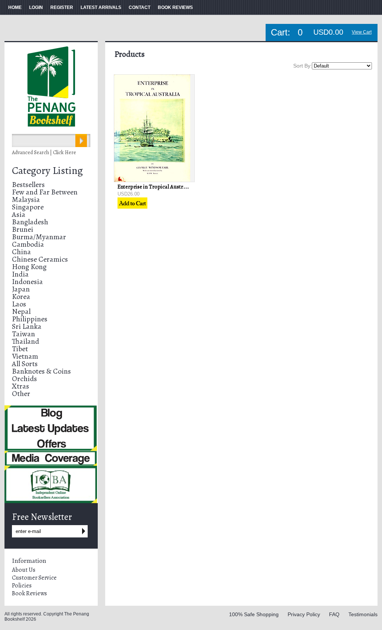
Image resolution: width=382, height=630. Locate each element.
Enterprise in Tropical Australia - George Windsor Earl (181, 186)
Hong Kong (29, 267)
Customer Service (34, 578)
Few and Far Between (45, 192)
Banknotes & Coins (41, 371)
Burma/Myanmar (39, 237)
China (21, 252)
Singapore (28, 207)
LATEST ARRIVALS (101, 7)
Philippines (29, 319)
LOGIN (36, 7)
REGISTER (61, 7)
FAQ (334, 614)
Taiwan (23, 334)
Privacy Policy (304, 614)
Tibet (20, 349)
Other (21, 394)
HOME (15, 7)
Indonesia (27, 282)
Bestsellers (28, 185)
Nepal (21, 311)
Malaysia (26, 199)
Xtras (20, 386)
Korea (21, 296)
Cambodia (28, 244)
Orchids (24, 379)
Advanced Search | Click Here (44, 152)
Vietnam (25, 356)
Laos (19, 304)
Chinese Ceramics (40, 259)
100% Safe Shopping (254, 614)
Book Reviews (29, 593)
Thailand (25, 341)
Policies (22, 585)
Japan (21, 289)
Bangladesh (30, 222)
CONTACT (139, 7)
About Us (23, 570)
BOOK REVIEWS (175, 7)
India (20, 274)
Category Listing (47, 170)
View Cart (362, 32)
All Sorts (25, 364)
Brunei (22, 229)
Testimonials (363, 614)
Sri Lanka (26, 326)
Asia (18, 214)
